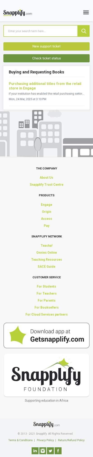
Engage (46, 204)
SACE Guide (46, 266)
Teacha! (47, 245)
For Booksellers (47, 307)
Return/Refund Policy (71, 440)
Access (46, 218)
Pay (46, 225)
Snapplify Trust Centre (46, 184)
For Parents (47, 300)
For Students (46, 286)
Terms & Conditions (20, 440)
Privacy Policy (45, 440)
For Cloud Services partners (47, 314)
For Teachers (47, 293)
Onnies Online (46, 252)
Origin (46, 211)
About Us (46, 177)
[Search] (84, 31)
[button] (86, 13)
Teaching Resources (46, 259)
